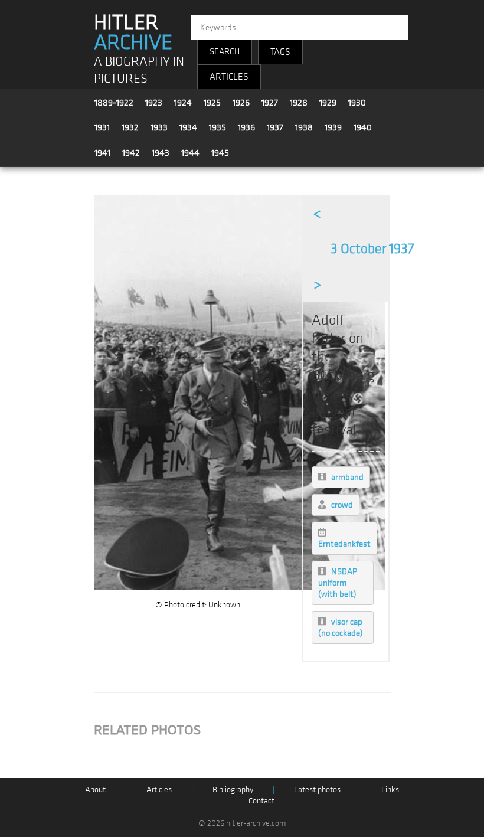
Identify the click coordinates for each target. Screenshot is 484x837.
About (95, 789)
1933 (159, 127)
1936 (246, 127)
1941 (102, 153)
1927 (269, 103)
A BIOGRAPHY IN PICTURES (139, 70)
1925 (212, 103)
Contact (261, 800)
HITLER (133, 32)
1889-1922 (113, 103)
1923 (153, 103)
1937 (275, 127)
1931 (102, 127)
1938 (304, 127)
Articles (159, 789)
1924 (183, 103)
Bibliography (232, 789)
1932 (130, 127)
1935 (217, 127)
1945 (220, 153)
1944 (190, 153)
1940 (363, 127)
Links (390, 789)
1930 (357, 103)
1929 (327, 103)
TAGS (280, 52)
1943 (160, 153)
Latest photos (317, 789)
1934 (188, 127)
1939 (333, 127)
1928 (299, 103)
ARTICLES (229, 77)
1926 (241, 103)
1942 (131, 153)
